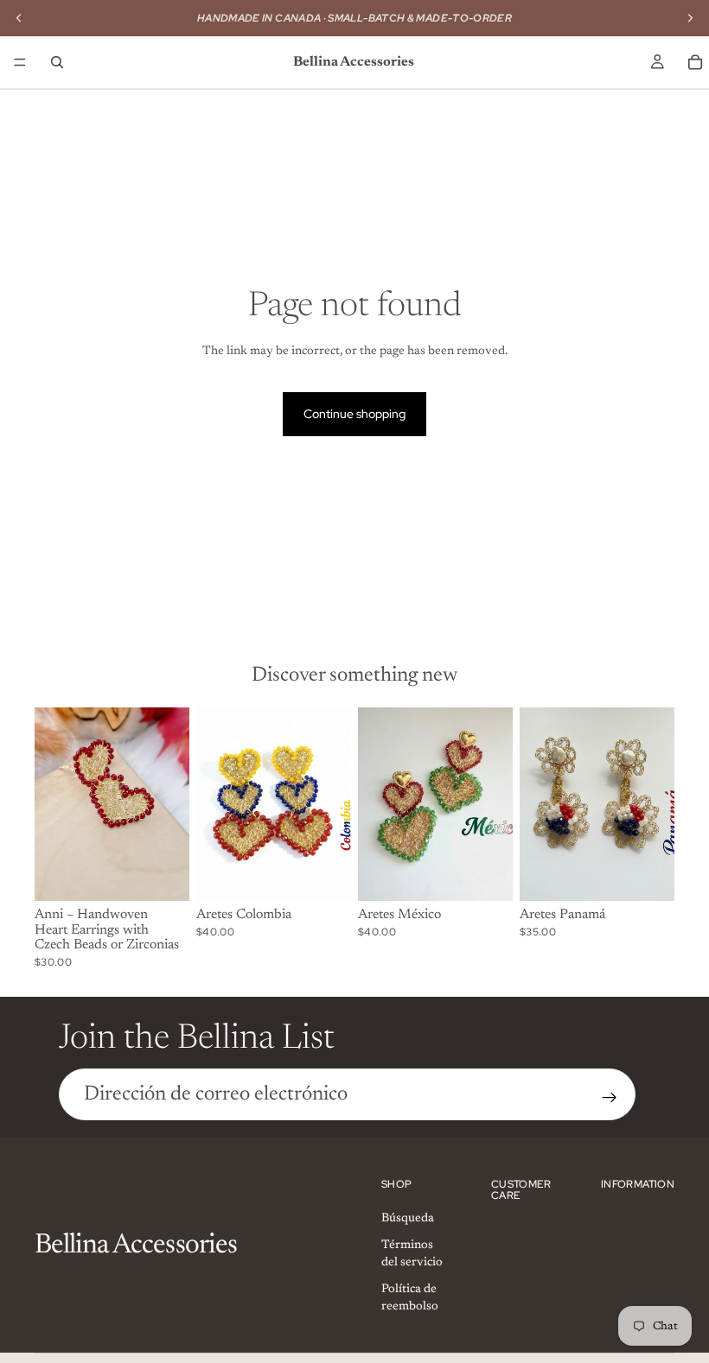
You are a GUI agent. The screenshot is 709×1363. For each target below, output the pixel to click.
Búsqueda (407, 1219)
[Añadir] (324, 874)
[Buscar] (57, 62)
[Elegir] (162, 874)
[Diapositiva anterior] (54, 804)
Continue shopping (354, 414)
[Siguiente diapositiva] (170, 804)
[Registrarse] (609, 1098)
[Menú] (20, 62)
